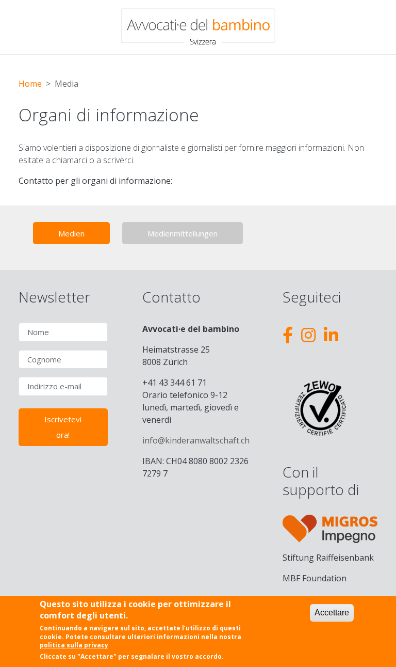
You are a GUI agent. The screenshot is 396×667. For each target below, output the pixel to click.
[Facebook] (288, 335)
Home (30, 83)
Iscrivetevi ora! (62, 427)
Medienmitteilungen (182, 233)
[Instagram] (308, 335)
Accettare (332, 612)
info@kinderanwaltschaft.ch (196, 440)
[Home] (198, 27)
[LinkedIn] (331, 335)
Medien (71, 233)
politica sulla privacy (74, 645)
